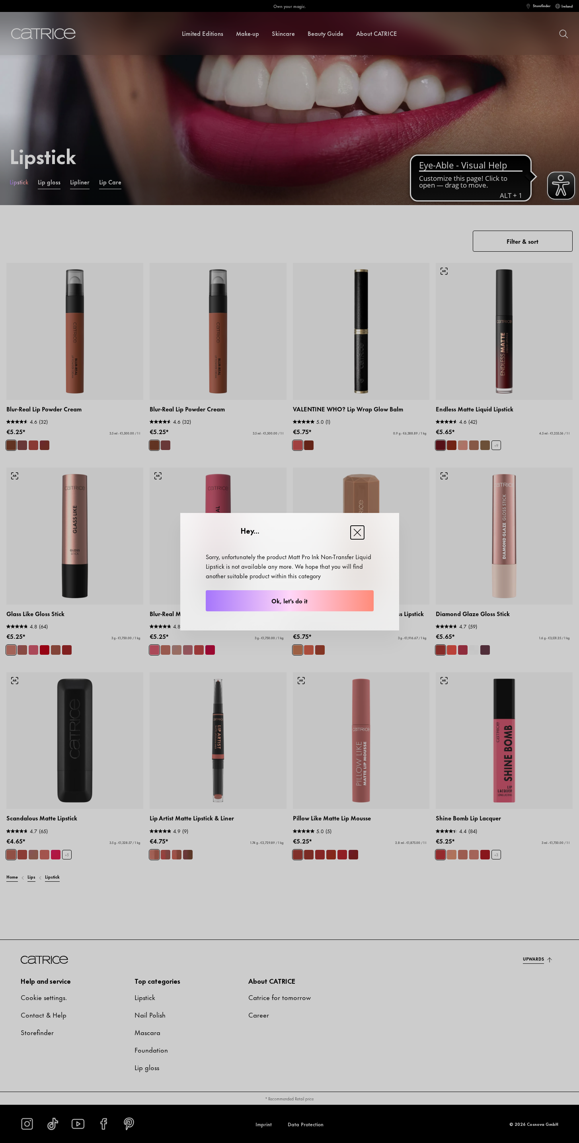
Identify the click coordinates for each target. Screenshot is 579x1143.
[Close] (357, 532)
